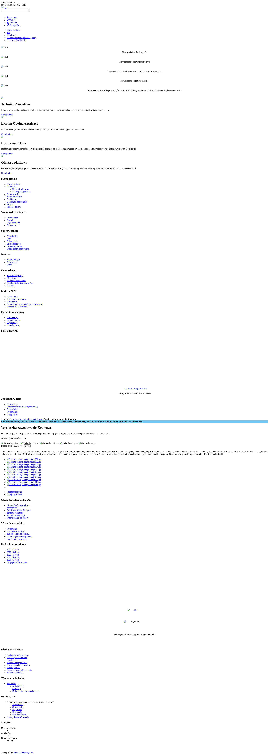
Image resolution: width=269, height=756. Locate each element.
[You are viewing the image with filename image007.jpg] (24, 474)
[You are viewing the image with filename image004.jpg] (24, 467)
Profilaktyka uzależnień (17, 657)
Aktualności (12, 236)
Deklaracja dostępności (17, 202)
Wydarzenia (12, 412)
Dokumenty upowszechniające (26, 691)
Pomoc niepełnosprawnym (18, 665)
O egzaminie (12, 296)
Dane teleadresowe (20, 189)
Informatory (12, 301)
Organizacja (12, 322)
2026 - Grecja (13, 560)
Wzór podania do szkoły (17, 518)
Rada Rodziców (14, 207)
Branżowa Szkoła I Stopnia (19, 510)
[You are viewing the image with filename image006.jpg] (24, 472)
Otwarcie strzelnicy (15, 531)
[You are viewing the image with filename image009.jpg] (24, 479)
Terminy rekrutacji (15, 513)
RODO (10, 204)
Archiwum (11, 199)
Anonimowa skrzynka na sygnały (21, 37)
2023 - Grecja (13, 555)
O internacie (12, 262)
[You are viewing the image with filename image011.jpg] (24, 484)
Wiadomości (12, 217)
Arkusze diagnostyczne (17, 307)
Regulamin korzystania (17, 539)
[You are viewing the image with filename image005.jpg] (24, 469)
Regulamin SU (13, 223)
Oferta (9, 265)
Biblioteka (11, 278)
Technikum (12, 508)
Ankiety (10, 285)
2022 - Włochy (13, 552)
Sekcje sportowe (14, 244)
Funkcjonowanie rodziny (18, 655)
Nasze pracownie (14, 197)
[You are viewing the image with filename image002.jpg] (24, 462)
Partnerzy (16, 688)
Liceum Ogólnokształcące (18, 505)
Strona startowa (13, 30)
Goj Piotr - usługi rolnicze (135, 388)
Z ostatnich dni (36, 419)
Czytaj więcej (7, 114)
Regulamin (17, 709)
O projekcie (17, 707)
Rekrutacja (17, 712)
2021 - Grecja (13, 550)
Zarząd (10, 220)
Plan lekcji (11, 35)
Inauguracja (12, 404)
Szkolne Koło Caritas (16, 280)
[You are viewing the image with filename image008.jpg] (24, 477)
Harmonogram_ (14, 320)
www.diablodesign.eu (23, 752)
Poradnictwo (12, 660)
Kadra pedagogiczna (21, 191)
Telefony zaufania (15, 672)
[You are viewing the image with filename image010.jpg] (24, 482)
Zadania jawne (13, 325)
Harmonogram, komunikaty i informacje (24, 304)
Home (14, 419)
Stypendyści (12, 409)
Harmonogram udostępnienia (19, 536)
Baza (9, 239)
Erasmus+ (11, 683)
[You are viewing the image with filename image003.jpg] (24, 464)
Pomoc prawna (13, 667)
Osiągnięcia (12, 241)
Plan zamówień (19, 714)
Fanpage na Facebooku (17, 562)
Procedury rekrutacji (16, 515)
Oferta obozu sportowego (18, 249)
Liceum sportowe (14, 246)
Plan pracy (11, 225)
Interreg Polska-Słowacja (18, 717)
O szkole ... (12, 186)
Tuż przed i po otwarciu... (18, 534)
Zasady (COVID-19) (16, 40)
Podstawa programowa (17, 299)
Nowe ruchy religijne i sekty (19, 670)
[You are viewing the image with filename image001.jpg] (24, 459)
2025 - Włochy (13, 557)
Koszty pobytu (13, 259)
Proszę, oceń (6, 446)
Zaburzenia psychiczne (17, 662)
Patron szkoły (13, 194)
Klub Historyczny (15, 275)
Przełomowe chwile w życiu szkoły (22, 407)
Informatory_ (12, 317)
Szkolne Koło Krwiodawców (20, 283)
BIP (8, 32)
